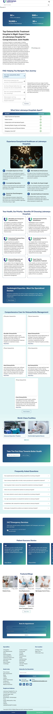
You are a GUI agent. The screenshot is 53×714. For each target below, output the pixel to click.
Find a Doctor (6, 672)
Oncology (21, 665)
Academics (6, 681)
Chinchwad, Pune (39, 653)
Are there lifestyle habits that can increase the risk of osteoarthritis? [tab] (13, 86)
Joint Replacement (7, 651)
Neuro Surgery (6, 662)
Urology (21, 653)
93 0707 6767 (12, 531)
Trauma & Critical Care (8, 657)
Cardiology (6, 663)
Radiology (21, 662)
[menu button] (49, 1)
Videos (5, 676)
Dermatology (22, 660)
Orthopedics (6, 649)
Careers (5, 678)
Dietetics (21, 654)
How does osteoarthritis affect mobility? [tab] (12, 75)
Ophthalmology (23, 659)
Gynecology (22, 651)
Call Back (13, 712)
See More (26, 103)
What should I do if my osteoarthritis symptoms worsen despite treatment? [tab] (12, 98)
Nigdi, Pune (38, 651)
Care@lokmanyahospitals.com (39, 681)
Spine (4, 653)
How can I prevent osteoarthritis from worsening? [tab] (12, 92)
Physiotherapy (22, 656)
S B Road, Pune (38, 649)
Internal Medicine (7, 656)
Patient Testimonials (8, 679)
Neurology (5, 660)
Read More (6, 343)
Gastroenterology (7, 659)
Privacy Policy (6, 682)
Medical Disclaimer (7, 684)
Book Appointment (39, 712)
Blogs (4, 675)
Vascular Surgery (23, 663)
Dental (20, 657)
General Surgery (7, 654)
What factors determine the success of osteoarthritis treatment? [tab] (13, 81)
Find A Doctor (26, 411)
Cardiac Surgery (23, 649)
